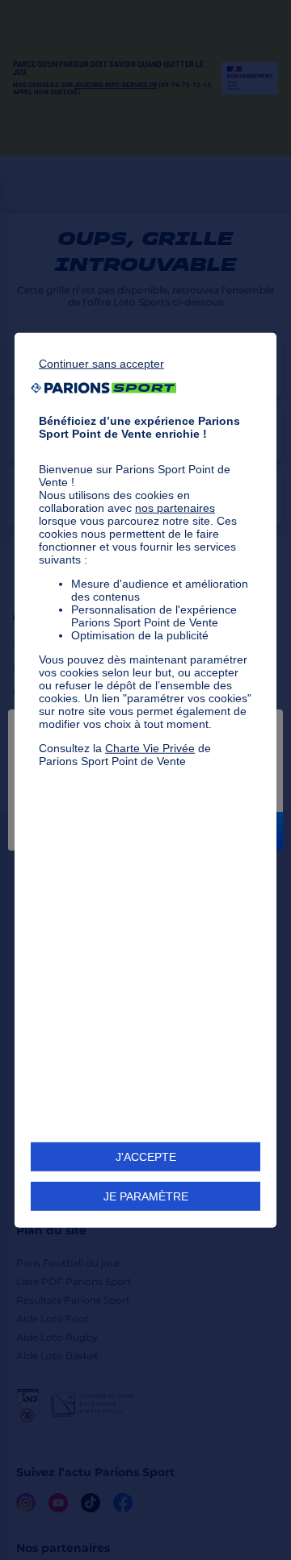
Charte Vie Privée (150, 747)
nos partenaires (175, 507)
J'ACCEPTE (146, 1156)
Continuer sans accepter (101, 362)
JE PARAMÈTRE (145, 1196)
